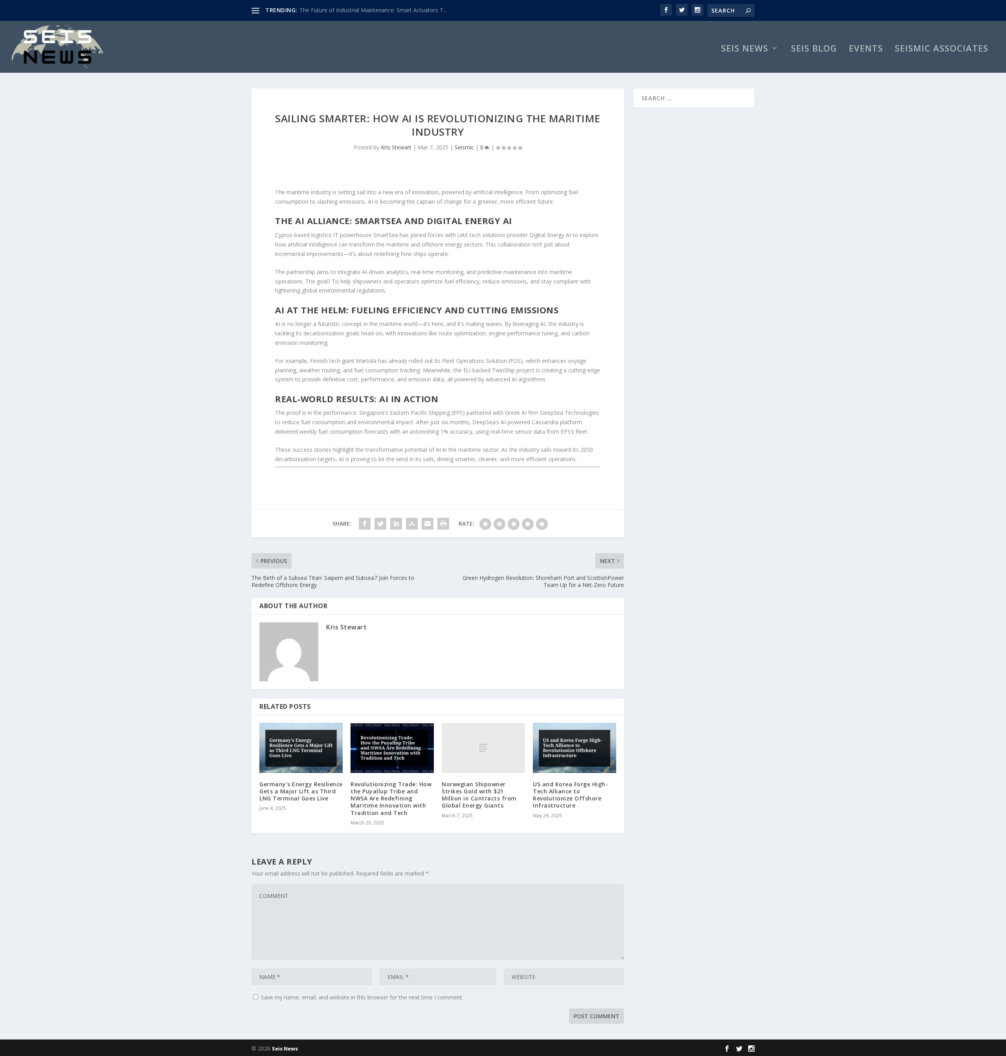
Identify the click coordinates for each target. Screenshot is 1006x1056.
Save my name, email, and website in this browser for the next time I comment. (362, 997)
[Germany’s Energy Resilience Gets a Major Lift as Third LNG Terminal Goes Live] (301, 748)
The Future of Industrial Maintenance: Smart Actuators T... (373, 10)
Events (866, 49)
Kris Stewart (396, 147)
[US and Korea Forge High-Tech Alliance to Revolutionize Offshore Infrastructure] (574, 748)
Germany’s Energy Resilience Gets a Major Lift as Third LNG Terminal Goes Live (301, 791)
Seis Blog (814, 49)
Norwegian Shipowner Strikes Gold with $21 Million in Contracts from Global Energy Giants (479, 794)
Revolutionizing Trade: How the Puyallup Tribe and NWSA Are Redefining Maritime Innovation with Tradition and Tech (391, 798)
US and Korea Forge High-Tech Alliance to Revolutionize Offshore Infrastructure (570, 794)
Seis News (744, 49)
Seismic (464, 147)
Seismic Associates (941, 49)
